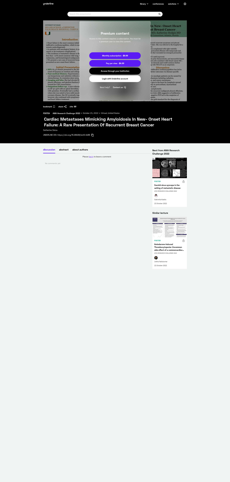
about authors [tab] (80, 149)
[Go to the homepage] (48, 4)
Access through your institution (115, 71)
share (60, 106)
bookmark (47, 106)
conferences (158, 4)
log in (91, 157)
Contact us (118, 87)
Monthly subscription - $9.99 (115, 55)
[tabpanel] (96, 160)
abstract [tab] (64, 149)
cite (71, 106)
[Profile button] (185, 4)
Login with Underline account (115, 78)
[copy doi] (94, 135)
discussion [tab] (49, 149)
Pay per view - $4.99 (115, 63)
